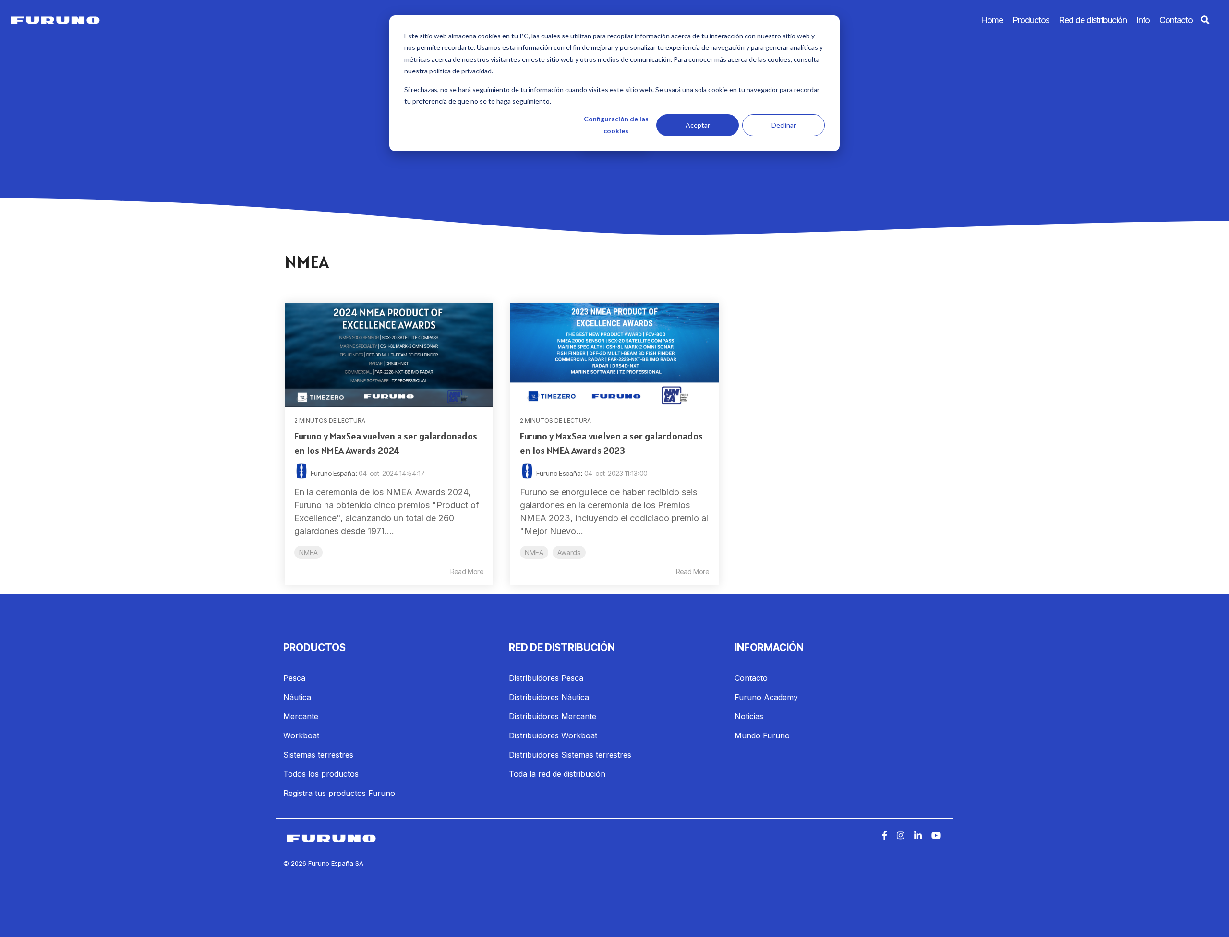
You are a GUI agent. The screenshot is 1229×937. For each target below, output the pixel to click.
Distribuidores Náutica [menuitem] (549, 697)
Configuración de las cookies (616, 125)
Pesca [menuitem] (294, 678)
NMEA (308, 552)
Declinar (783, 125)
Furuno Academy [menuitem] (766, 697)
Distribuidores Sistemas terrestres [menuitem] (570, 754)
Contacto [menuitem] (751, 678)
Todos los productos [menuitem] (321, 774)
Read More (466, 572)
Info (1143, 20)
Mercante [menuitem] (300, 716)
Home (992, 20)
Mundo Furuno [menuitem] (762, 735)
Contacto (1176, 20)
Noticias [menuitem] (749, 716)
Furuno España (333, 473)
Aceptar (698, 125)
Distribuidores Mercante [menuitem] (552, 716)
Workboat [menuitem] (301, 735)
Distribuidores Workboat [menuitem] (553, 735)
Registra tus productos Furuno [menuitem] (339, 793)
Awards (569, 552)
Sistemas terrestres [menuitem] (318, 754)
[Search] (1205, 20)
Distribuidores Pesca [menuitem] (546, 678)
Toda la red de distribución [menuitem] (557, 774)
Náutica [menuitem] (297, 697)
